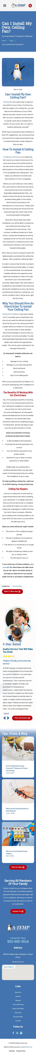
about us (18, 992)
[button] (4, 6)
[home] (18, 5)
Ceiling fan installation (10, 314)
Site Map (12, 1051)
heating (18, 1000)
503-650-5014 (18, 941)
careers (18, 996)
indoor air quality (18, 1008)
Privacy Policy (20, 1051)
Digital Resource (26, 1047)
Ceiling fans (7, 102)
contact (18, 1021)
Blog (11, 40)
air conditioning (18, 1004)
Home (4, 40)
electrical (18, 1012)
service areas (18, 1016)
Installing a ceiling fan (11, 157)
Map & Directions (18, 962)
